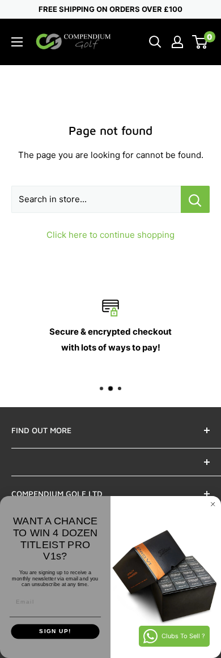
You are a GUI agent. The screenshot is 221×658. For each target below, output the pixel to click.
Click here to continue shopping (110, 234)
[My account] (177, 42)
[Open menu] (17, 41)
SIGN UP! (55, 632)
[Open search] (155, 42)
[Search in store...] (195, 199)
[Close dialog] (213, 504)
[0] (200, 42)
